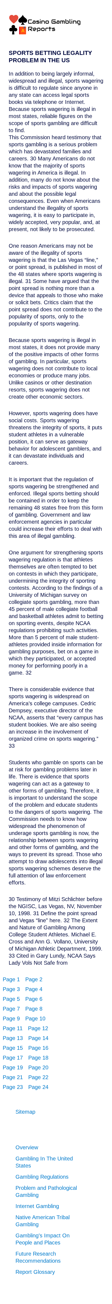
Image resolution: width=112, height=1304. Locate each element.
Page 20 (38, 1067)
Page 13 (13, 1038)
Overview (26, 1147)
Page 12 (38, 1028)
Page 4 (33, 989)
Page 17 (13, 1058)
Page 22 (38, 1077)
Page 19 (13, 1067)
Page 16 (38, 1048)
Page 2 (33, 979)
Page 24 (38, 1087)
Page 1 (11, 979)
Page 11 (13, 1028)
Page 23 (13, 1087)
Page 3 (11, 989)
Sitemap (25, 1112)
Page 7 (11, 1009)
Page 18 (38, 1058)
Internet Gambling (37, 1206)
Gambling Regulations (42, 1177)
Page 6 (33, 999)
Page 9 (11, 1019)
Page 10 (35, 1019)
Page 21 (13, 1077)
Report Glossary (35, 1272)
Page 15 (13, 1048)
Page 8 (33, 1009)
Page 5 (11, 999)
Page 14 (38, 1038)
